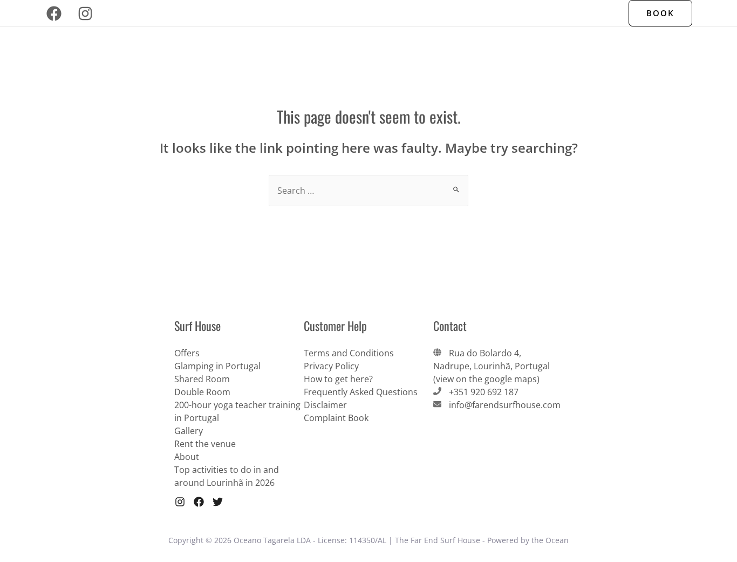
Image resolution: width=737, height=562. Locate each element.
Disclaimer (325, 405)
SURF (398, 13)
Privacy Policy (331, 366)
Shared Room (202, 379)
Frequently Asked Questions (361, 392)
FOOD (362, 13)
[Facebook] (54, 13)
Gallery (188, 431)
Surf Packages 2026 (287, 13)
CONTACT (533, 13)
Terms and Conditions (349, 353)
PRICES (488, 13)
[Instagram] (85, 13)
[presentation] (330, 13)
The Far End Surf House (189, 13)
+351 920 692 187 (483, 392)
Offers (578, 13)
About (186, 457)
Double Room (202, 392)
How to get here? (338, 379)
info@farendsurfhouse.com (505, 405)
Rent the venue (205, 444)
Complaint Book (336, 418)
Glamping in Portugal (217, 366)
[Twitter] (217, 501)
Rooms (436, 13)
